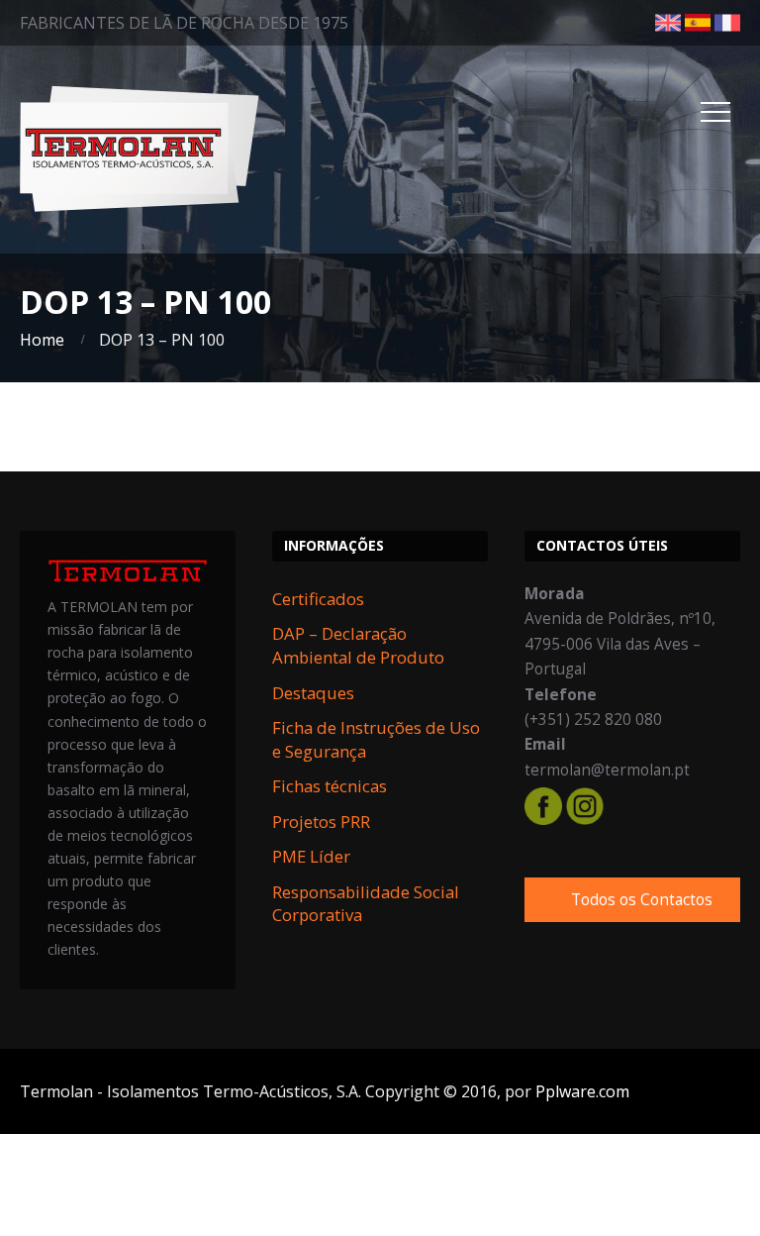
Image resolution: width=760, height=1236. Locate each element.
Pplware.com (582, 1091)
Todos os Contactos (641, 899)
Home (42, 340)
